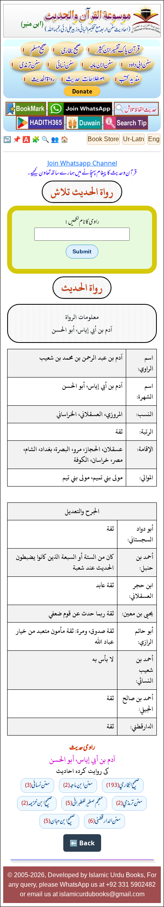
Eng (154, 139)
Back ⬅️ (82, 843)
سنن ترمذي (129, 803)
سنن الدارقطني (104, 821)
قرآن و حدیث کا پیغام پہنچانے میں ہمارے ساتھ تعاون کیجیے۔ (82, 173)
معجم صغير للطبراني (84, 803)
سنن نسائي (37, 785)
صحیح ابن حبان (59, 821)
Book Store (103, 139)
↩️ (7, 139)
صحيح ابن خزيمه (36, 803)
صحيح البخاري (122, 785)
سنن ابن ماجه (78, 785)
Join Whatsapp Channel (82, 163)
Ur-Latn (133, 139)
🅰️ (26, 139)
